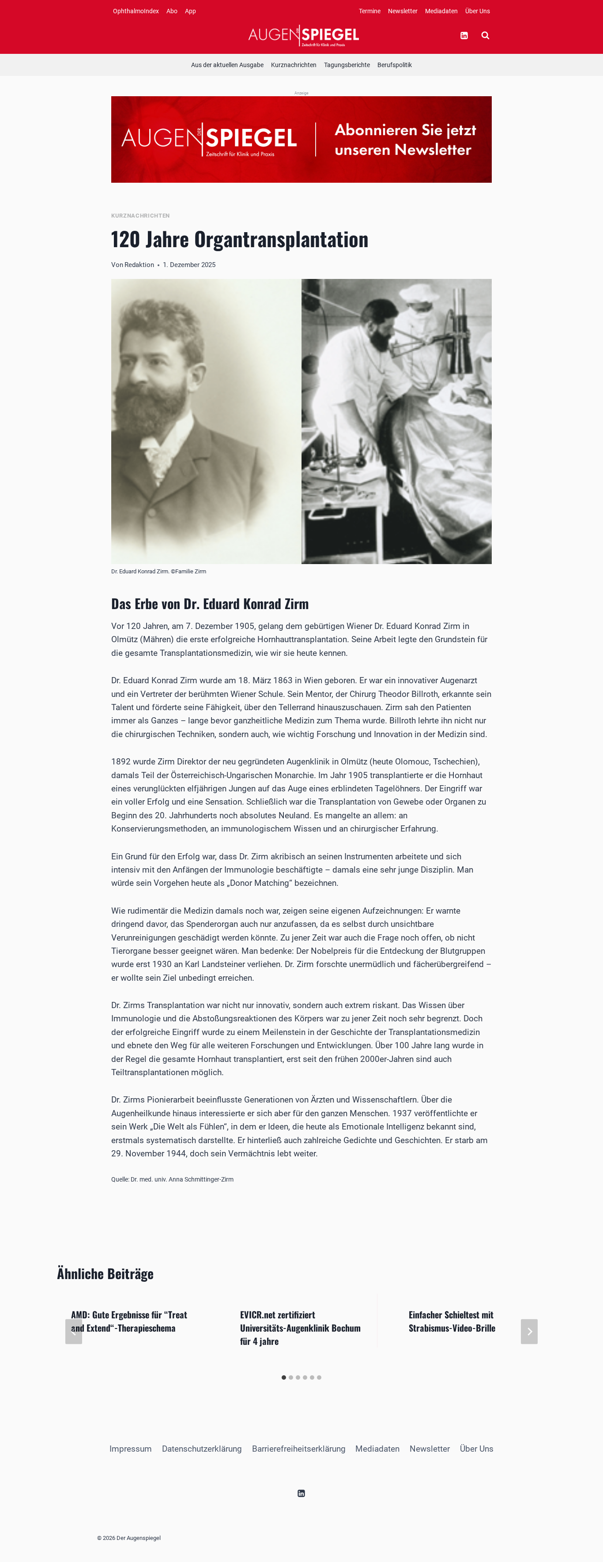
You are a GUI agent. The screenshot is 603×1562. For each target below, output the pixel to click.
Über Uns (477, 11)
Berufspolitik (394, 64)
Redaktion (139, 265)
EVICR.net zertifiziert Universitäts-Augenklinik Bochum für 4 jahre (300, 1327)
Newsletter (403, 11)
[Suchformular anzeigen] (485, 35)
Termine (370, 11)
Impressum (130, 1449)
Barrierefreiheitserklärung (299, 1449)
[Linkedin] (464, 35)
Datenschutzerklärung (202, 1449)
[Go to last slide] (73, 1331)
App (190, 11)
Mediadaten (441, 11)
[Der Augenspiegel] (304, 35)
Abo (171, 11)
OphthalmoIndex (136, 11)
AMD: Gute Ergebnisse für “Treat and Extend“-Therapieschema (129, 1321)
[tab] (284, 1377)
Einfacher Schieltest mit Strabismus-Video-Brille (452, 1321)
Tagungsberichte (347, 64)
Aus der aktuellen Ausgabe (227, 64)
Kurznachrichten (294, 64)
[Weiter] (529, 1331)
